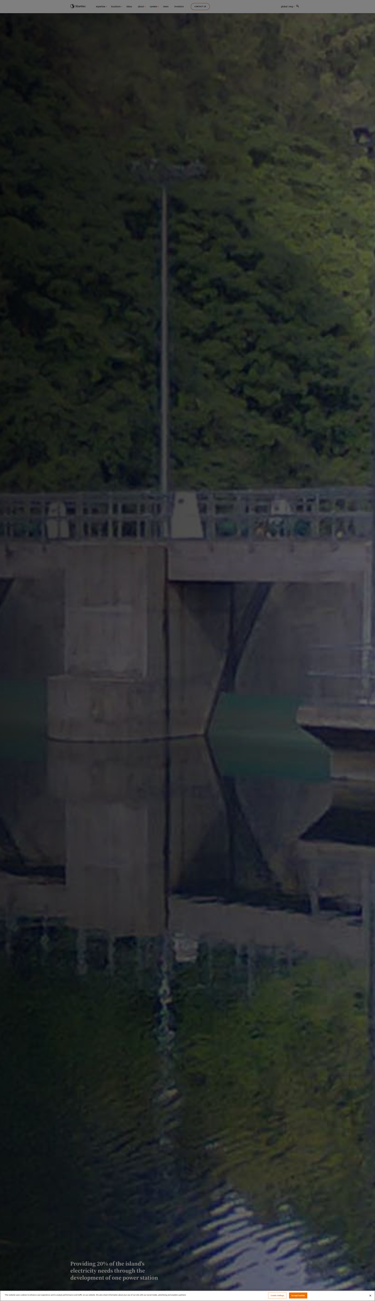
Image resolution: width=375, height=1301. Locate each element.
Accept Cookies (298, 1295)
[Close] (370, 1295)
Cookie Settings (277, 1295)
